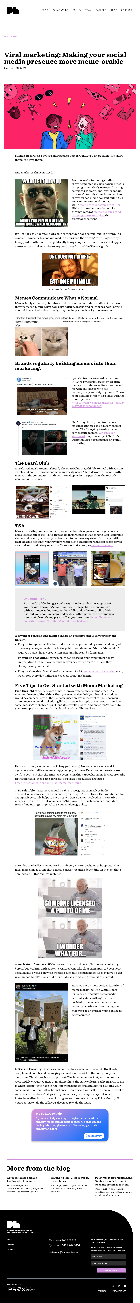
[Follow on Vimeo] (124, 1286)
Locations (11, 1249)
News (113, 10)
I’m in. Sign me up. (110, 1270)
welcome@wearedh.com (64, 1252)
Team (88, 10)
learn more (94, 1135)
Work (45, 10)
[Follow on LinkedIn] (118, 1286)
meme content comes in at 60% (100, 204)
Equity (77, 10)
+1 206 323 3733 (68, 1240)
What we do (61, 10)
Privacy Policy (119, 1291)
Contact (126, 10)
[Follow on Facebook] (107, 1286)
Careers (101, 10)
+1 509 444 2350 (70, 1245)
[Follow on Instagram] (113, 1286)
